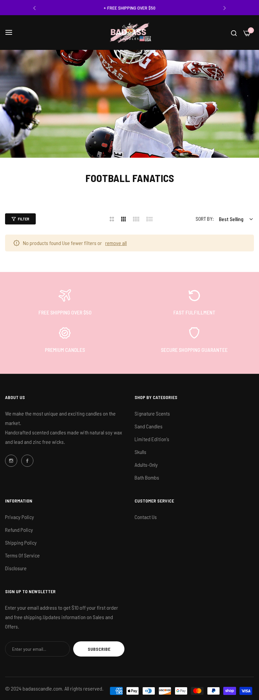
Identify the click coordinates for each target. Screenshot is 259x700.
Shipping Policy (21, 542)
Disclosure (16, 568)
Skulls (140, 452)
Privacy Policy (19, 517)
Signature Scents (152, 413)
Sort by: (205, 218)
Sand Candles (149, 426)
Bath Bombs (147, 477)
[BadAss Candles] (129, 32)
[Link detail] (11, 461)
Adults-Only (146, 464)
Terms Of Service (22, 555)
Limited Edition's (152, 439)
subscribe (99, 649)
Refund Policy (19, 529)
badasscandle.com (42, 688)
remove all (116, 243)
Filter (23, 218)
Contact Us (146, 517)
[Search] (234, 32)
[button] (34, 7)
